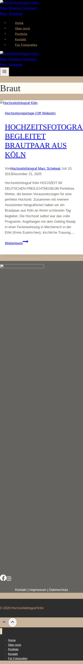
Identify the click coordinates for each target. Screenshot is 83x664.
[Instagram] (8, 578)
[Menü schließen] (1, 631)
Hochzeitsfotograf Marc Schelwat (35, 168)
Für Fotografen (26, 44)
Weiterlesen (16, 243)
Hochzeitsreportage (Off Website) (30, 113)
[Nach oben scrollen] (4, 623)
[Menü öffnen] (4, 71)
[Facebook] (3, 578)
